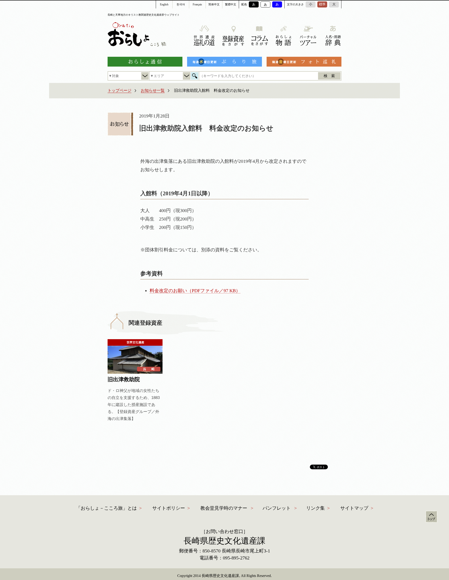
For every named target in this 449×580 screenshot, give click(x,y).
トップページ (119, 90)
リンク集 (315, 508)
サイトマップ (354, 508)
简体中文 (214, 4)
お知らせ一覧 (153, 90)
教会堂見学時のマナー (223, 508)
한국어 (181, 4)
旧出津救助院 (124, 379)
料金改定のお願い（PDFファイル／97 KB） (195, 290)
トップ (431, 517)
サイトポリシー (168, 508)
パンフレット (277, 508)
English (164, 4)
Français (197, 4)
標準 (322, 4)
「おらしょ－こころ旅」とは (106, 508)
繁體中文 (230, 4)
